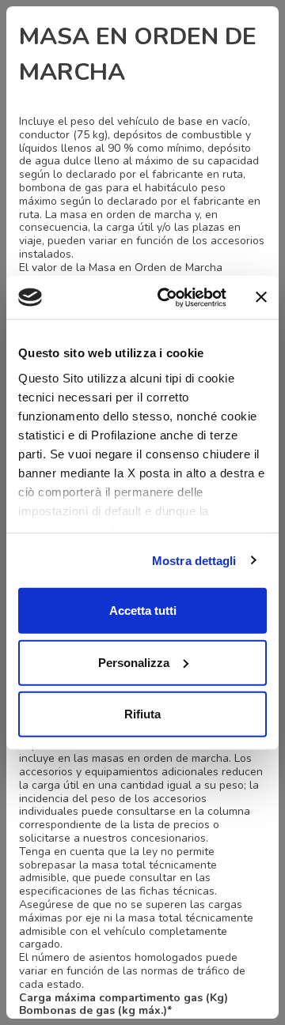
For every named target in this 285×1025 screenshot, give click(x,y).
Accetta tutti (143, 610)
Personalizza (133, 662)
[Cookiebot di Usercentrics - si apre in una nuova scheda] (167, 297)
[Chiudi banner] (261, 297)
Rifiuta (142, 714)
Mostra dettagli (194, 560)
